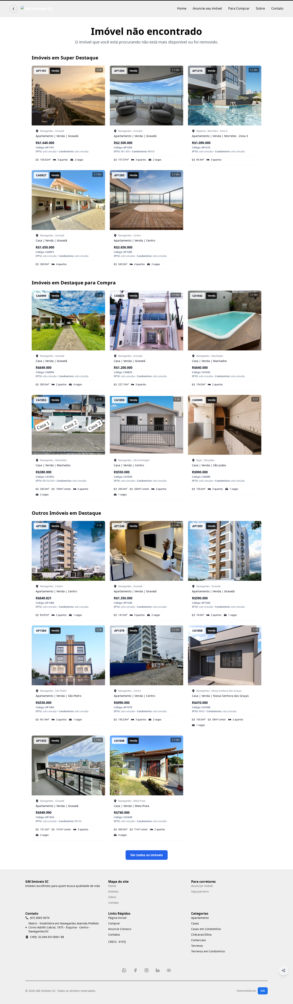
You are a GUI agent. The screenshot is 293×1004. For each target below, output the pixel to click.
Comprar (114, 923)
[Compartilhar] (283, 970)
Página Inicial (117, 918)
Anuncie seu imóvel (207, 8)
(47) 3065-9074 (39, 918)
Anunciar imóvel (202, 886)
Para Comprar (239, 8)
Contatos (114, 934)
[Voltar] (14, 9)
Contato (277, 8)
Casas (195, 923)
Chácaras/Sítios (201, 934)
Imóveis (113, 891)
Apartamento (200, 918)
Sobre (260, 8)
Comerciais (198, 940)
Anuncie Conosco (119, 929)
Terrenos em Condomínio (208, 951)
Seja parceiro (200, 891)
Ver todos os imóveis (146, 855)
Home (181, 8)
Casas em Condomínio (206, 929)
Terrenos (197, 946)
